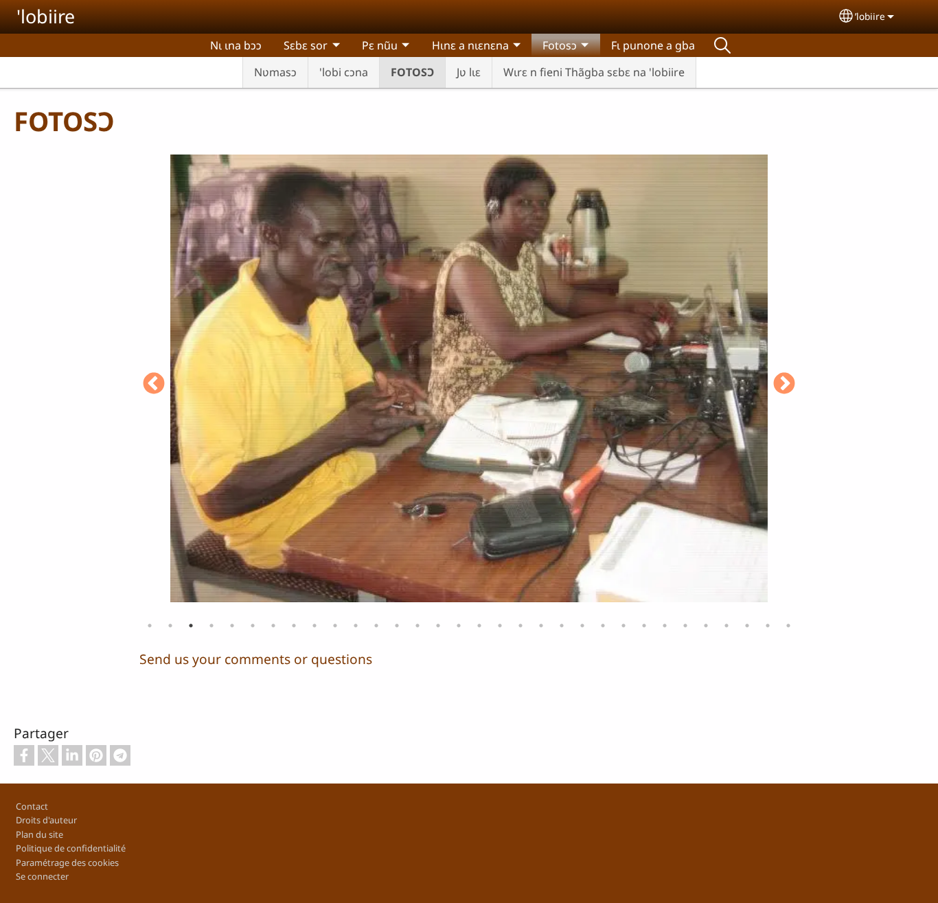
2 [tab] (170, 625)
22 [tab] (582, 625)
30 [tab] (747, 625)
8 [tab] (294, 625)
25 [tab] (644, 625)
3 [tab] (191, 625)
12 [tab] (376, 625)
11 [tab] (356, 625)
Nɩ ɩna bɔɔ (236, 45)
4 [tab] (211, 625)
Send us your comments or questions (255, 659)
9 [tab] (314, 625)
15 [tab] (438, 625)
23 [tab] (603, 625)
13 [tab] (397, 625)
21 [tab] (562, 625)
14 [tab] (417, 625)
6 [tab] (253, 625)
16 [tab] (459, 625)
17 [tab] (479, 625)
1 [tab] (150, 625)
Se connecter (42, 876)
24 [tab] (623, 625)
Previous (153, 384)
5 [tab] (232, 625)
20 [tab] (541, 625)
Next (784, 384)
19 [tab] (520, 625)
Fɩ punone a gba (653, 45)
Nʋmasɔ (275, 72)
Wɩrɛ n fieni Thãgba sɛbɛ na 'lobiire (594, 72)
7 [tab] (273, 625)
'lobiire (45, 16)
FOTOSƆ (412, 72)
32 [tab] (788, 625)
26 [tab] (665, 625)
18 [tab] (500, 625)
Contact (32, 806)
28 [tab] (706, 625)
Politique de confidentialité (71, 848)
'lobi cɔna (343, 72)
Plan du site (39, 834)
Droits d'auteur (46, 820)
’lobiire (870, 16)
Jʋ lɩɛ (469, 72)
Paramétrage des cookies (67, 862)
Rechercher (722, 45)
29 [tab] (726, 625)
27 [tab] (685, 625)
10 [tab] (335, 625)
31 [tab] (768, 625)
